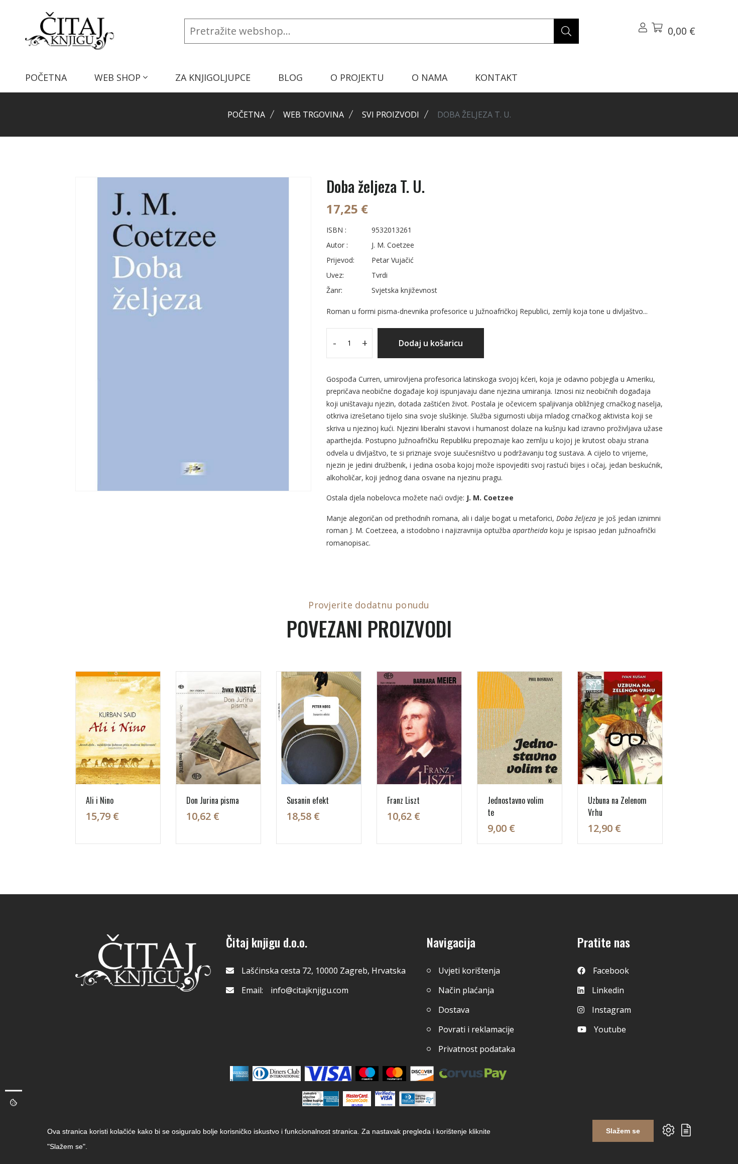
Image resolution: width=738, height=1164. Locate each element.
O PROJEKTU (357, 77)
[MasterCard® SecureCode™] (357, 1098)
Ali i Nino (99, 800)
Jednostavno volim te (515, 806)
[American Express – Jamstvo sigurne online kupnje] (320, 1098)
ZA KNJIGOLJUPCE (213, 77)
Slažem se (623, 1131)
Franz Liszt (403, 800)
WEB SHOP (118, 77)
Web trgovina (313, 114)
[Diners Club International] (277, 1073)
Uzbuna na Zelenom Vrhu (617, 806)
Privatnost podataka (476, 1048)
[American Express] (239, 1073)
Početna (246, 114)
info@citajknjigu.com (309, 990)
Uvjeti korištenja (469, 970)
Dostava (453, 1009)
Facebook (611, 970)
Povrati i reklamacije (476, 1029)
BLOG (290, 77)
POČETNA (46, 77)
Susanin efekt (308, 800)
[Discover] (422, 1073)
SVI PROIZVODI (390, 114)
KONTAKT (496, 77)
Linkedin (608, 990)
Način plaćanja (466, 990)
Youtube (610, 1029)
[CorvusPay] (473, 1073)
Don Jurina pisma (212, 800)
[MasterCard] (367, 1073)
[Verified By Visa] (385, 1098)
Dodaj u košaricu (431, 343)
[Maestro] (394, 1073)
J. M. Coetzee (490, 497)
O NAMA (429, 77)
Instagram (611, 1009)
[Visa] (328, 1073)
